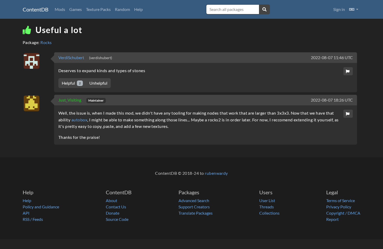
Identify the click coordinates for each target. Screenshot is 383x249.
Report (332, 219)
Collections (269, 212)
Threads (266, 206)
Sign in (339, 9)
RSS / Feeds (33, 219)
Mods (60, 9)
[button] (353, 9)
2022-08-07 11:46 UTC (332, 57)
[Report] (348, 71)
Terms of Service (340, 200)
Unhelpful (98, 82)
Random (122, 9)
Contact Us (116, 206)
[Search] (264, 9)
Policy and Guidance (41, 206)
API (26, 212)
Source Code (117, 219)
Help (138, 9)
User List (267, 200)
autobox (79, 119)
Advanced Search (193, 200)
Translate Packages (195, 212)
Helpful (71, 82)
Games (75, 9)
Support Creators (194, 206)
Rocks (46, 42)
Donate (112, 212)
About (111, 200)
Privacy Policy (338, 206)
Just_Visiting (70, 99)
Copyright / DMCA (343, 212)
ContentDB (35, 9)
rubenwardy (216, 173)
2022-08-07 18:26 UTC (332, 99)
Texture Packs (98, 9)
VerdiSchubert (71, 57)
